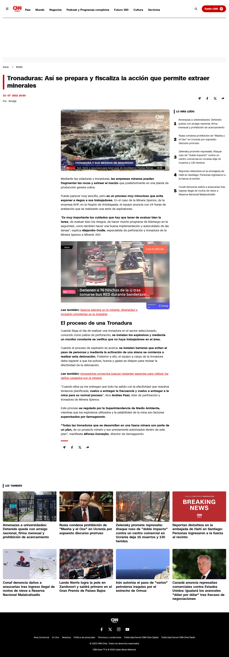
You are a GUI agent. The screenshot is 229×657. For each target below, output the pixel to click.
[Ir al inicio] (17, 9)
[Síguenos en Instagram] (119, 629)
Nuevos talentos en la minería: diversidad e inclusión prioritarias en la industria (99, 312)
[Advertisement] (30, 315)
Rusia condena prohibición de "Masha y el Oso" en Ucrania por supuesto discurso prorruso (202, 139)
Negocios (55, 10)
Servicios (154, 10)
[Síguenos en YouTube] (127, 629)
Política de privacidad (84, 637)
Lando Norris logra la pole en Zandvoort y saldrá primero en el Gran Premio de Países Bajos (85, 586)
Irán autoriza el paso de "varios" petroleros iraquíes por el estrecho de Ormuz (142, 586)
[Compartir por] (223, 98)
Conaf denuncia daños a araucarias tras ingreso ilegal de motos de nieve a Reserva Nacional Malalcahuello (202, 190)
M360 (19, 67)
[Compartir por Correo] (199, 98)
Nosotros (66, 637)
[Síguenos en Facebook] (101, 629)
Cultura (138, 10)
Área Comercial (41, 637)
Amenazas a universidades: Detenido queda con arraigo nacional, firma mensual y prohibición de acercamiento (201, 123)
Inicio (6, 67)
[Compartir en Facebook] (207, 98)
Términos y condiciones (109, 637)
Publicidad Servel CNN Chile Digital (141, 637)
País (27, 10)
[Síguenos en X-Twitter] (110, 629)
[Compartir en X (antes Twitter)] (215, 98)
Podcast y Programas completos (88, 10)
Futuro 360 (121, 10)
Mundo (39, 10)
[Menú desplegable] (7, 8)
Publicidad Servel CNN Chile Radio (178, 637)
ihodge (12, 101)
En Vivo (55, 637)
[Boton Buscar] (196, 8)
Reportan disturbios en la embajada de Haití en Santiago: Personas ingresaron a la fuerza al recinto (202, 174)
